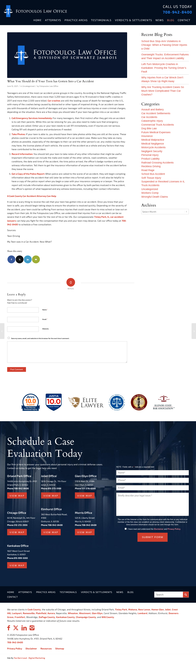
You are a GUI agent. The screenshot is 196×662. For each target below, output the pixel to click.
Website (45, 329)
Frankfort (20, 617)
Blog (130, 592)
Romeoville (29, 613)
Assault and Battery (152, 109)
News (119, 592)
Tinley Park (121, 609)
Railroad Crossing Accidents (157, 162)
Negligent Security (151, 151)
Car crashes (54, 100)
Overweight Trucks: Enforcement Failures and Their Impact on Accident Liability (165, 56)
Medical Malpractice (152, 139)
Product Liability (150, 158)
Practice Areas (46, 592)
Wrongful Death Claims (154, 196)
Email (45, 319)
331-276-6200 (89, 488)
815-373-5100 (54, 488)
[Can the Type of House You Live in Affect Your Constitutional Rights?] (194, 331)
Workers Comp (150, 192)
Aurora (51, 613)
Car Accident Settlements (155, 113)
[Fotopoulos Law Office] (67, 55)
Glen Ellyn (97, 613)
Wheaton (73, 613)
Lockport (17, 613)
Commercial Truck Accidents (157, 124)
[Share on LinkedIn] (28, 259)
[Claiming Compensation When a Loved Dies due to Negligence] (2, 331)
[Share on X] (20, 259)
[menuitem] (37, 20)
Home (10, 592)
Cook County (34, 609)
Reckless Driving (151, 166)
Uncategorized (28, 86)
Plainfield (41, 613)
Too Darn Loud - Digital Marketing (29, 658)
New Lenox (144, 609)
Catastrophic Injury (152, 120)
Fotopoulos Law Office (48, 86)
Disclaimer (158, 529)
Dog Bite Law (149, 128)
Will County (108, 617)
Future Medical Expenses (155, 132)
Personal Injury (150, 155)
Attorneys (25, 592)
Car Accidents (149, 117)
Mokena (132, 609)
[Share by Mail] (36, 259)
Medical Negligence (152, 143)
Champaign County (86, 617)
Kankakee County (65, 617)
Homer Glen (157, 609)
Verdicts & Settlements (96, 592)
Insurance (147, 136)
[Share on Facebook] (11, 259)
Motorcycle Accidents (153, 147)
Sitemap (59, 648)
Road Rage (147, 170)
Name (45, 309)
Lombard (142, 613)
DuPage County (47, 617)
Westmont (85, 613)
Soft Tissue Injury (151, 177)
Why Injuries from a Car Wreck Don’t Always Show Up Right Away (162, 79)
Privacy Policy (174, 529)
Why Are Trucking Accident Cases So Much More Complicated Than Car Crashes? (162, 91)
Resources (46, 648)
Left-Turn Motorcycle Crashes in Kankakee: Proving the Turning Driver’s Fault (163, 68)
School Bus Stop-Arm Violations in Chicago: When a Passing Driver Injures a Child (164, 45)
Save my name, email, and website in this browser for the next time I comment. (40, 338)
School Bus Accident (153, 173)
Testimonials (68, 592)
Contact (12, 596)
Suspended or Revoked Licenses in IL (163, 181)
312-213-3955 (20, 525)
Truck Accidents (150, 185)
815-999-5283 (21, 558)
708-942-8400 (177, 12)
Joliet (168, 609)
